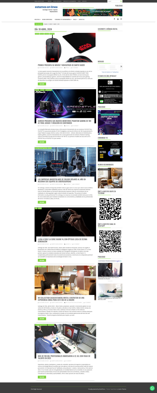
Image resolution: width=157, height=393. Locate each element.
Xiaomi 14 (68, 244)
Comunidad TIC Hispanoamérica (69, 1)
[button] (152, 388)
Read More (42, 84)
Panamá (49, 148)
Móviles (39, 208)
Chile (36, 208)
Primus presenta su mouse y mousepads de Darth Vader (61, 65)
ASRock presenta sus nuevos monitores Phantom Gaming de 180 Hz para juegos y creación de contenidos (64, 121)
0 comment (75, 67)
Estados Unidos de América (41, 325)
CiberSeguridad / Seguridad (41, 148)
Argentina (37, 90)
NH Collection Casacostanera (74, 302)
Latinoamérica (48, 90)
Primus (67, 67)
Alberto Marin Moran (56, 67)
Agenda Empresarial (57, 1)
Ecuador (42, 33)
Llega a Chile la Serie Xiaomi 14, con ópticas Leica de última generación (62, 240)
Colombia (37, 33)
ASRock (68, 125)
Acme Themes (122, 389)
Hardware (46, 33)
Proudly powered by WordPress (96, 389)
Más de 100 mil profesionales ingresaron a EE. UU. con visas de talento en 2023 (64, 357)
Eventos (40, 266)
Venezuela (52, 33)
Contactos (84, 1)
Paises (79, 1)
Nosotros (49, 1)
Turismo (44, 266)
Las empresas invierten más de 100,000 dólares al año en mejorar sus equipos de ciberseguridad (62, 180)
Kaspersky (68, 184)
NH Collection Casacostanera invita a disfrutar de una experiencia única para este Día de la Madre (61, 298)
